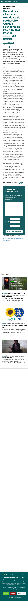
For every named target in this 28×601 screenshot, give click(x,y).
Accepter (5, 593)
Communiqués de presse (10, 45)
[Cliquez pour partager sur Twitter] (13, 36)
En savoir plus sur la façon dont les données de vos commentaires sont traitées (13, 238)
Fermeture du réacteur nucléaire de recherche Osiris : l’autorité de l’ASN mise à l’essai (12, 22)
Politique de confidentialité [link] (14, 597)
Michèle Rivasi (7, 39)
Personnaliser (21, 593)
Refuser (13, 593)
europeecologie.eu (11, 1)
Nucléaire (6, 8)
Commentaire (7, 200)
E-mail (7, 221)
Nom (7, 219)
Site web (6, 225)
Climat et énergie (9, 6)
